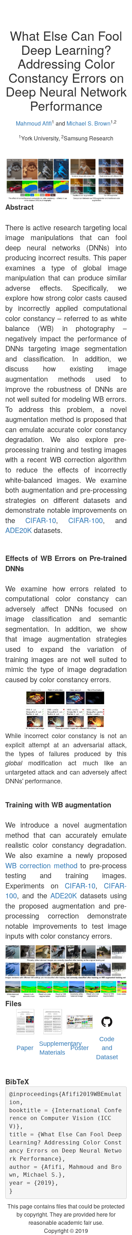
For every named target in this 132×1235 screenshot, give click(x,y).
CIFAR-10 (40, 520)
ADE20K (18, 530)
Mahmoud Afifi (34, 123)
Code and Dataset (107, 1048)
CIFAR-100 (85, 520)
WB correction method (41, 865)
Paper (25, 1047)
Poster (79, 1047)
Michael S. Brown (89, 123)
